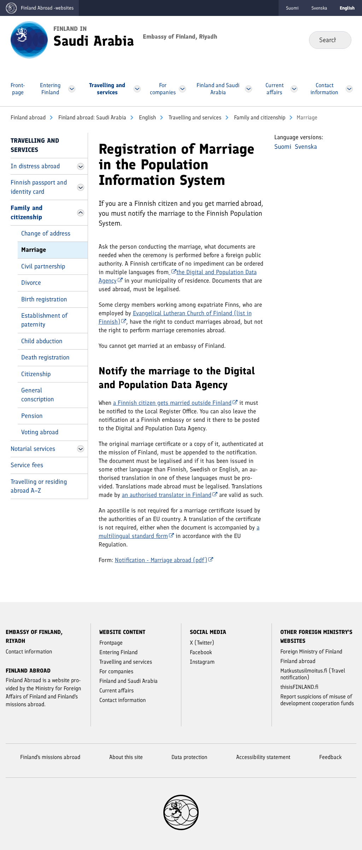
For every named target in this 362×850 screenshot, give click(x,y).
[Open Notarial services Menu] (81, 449)
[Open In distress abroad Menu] (81, 166)
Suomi (292, 8)
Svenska (319, 8)
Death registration (45, 357)
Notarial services (33, 449)
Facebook (201, 652)
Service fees (27, 465)
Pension (32, 416)
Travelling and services (194, 117)
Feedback (330, 757)
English (147, 117)
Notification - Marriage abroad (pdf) (161, 559)
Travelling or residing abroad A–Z (39, 486)
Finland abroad (28, 117)
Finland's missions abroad (50, 757)
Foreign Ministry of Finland (311, 651)
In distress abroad (35, 166)
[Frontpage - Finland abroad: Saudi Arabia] (29, 39)
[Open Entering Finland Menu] (72, 89)
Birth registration (44, 299)
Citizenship (36, 374)
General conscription (37, 394)
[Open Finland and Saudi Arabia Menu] (248, 89)
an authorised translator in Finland (166, 494)
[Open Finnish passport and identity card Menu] (81, 187)
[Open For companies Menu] (182, 89)
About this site (126, 757)
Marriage (33, 250)
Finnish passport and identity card (39, 186)
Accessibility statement (263, 757)
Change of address (45, 233)
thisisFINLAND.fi (299, 687)
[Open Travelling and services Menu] (137, 89)
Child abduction (42, 341)
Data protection (189, 757)
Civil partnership (43, 266)
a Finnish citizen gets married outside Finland (172, 402)
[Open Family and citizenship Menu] (81, 213)
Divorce (31, 283)
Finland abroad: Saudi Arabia (91, 117)
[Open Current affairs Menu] (294, 89)
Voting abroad (39, 432)
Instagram (202, 661)
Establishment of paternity (44, 320)
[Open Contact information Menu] (349, 89)
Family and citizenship (259, 117)
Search (340, 39)
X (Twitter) (202, 642)
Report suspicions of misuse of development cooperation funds (317, 700)
